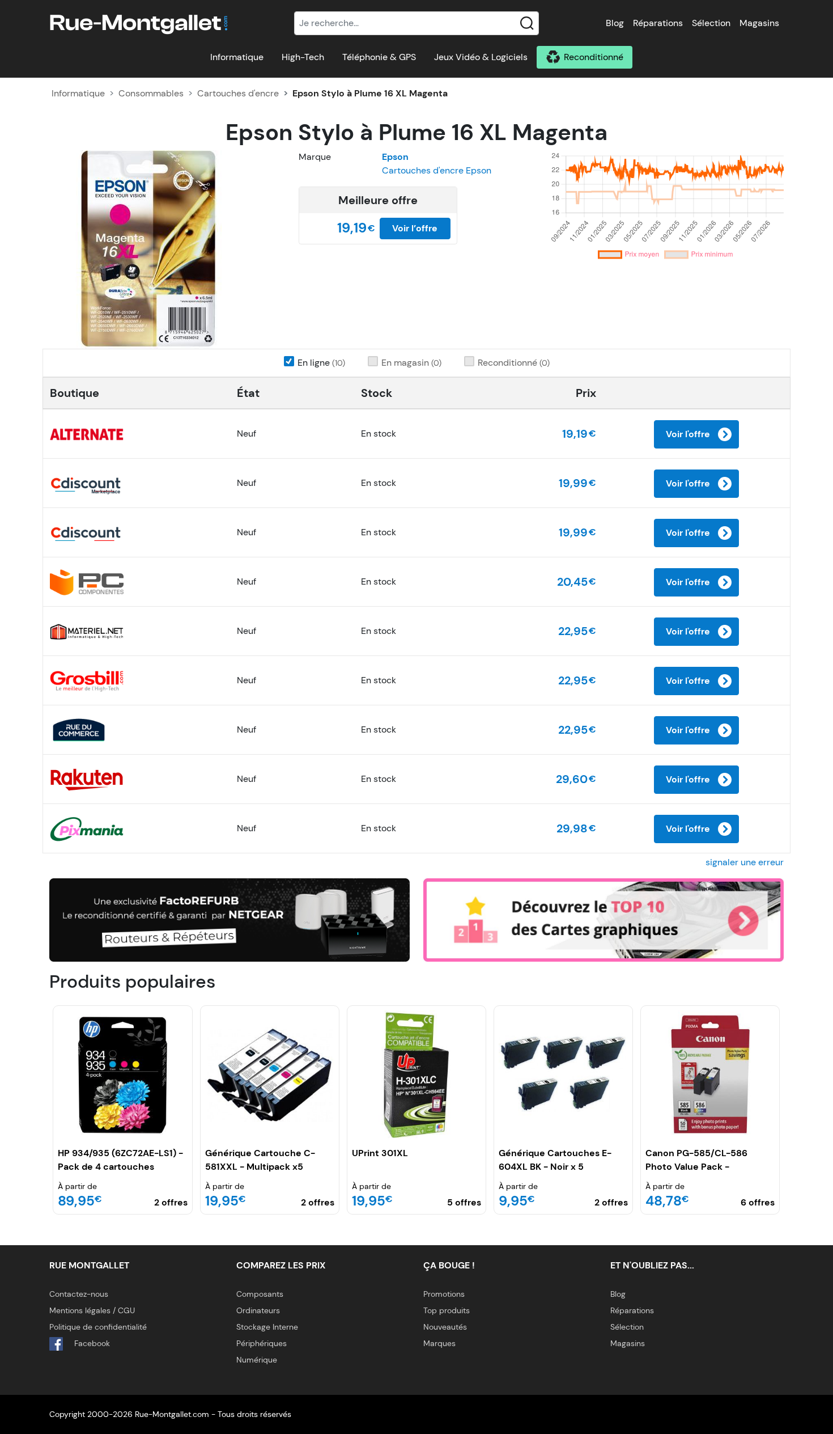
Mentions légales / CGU (92, 1310)
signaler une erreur (745, 862)
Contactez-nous (78, 1294)
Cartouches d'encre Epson (436, 170)
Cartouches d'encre (238, 93)
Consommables (151, 93)
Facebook (91, 1343)
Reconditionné (593, 57)
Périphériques (261, 1343)
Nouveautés (445, 1327)
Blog (615, 23)
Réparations (658, 23)
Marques (439, 1343)
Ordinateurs (258, 1310)
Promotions (444, 1294)
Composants (259, 1294)
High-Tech (303, 57)
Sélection (711, 23)
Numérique (256, 1360)
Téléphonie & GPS (379, 57)
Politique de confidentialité (98, 1327)
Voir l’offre (414, 228)
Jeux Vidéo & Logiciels (481, 57)
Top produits (446, 1310)
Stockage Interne (267, 1327)
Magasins (759, 23)
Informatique (237, 57)
